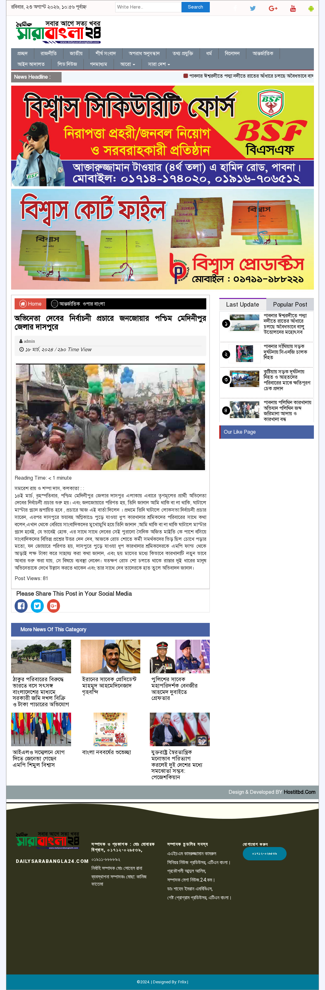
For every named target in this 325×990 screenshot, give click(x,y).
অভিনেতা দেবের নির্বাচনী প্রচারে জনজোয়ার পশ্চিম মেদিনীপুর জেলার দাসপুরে (110, 322)
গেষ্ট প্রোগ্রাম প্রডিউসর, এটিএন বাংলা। (199, 898)
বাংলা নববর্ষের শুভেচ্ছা (106, 752)
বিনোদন (232, 53)
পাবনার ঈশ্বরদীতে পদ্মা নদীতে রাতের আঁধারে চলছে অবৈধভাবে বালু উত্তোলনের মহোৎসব (285, 324)
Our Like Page (240, 432)
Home (34, 304)
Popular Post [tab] (290, 304)
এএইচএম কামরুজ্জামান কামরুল (191, 854)
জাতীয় (76, 53)
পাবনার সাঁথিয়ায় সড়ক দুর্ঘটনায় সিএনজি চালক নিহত (285, 352)
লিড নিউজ (67, 64)
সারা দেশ (157, 64)
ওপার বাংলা (94, 304)
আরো (126, 64)
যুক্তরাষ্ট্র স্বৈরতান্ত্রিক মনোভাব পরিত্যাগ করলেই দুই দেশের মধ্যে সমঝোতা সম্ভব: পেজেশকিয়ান (176, 765)
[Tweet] (37, 606)
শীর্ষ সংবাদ (106, 53)
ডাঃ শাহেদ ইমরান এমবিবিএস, (190, 889)
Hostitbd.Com (299, 792)
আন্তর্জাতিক (263, 53)
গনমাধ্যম (98, 64)
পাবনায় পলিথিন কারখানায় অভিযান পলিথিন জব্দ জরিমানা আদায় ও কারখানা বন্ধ (287, 411)
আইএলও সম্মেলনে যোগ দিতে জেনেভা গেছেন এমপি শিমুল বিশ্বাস (39, 758)
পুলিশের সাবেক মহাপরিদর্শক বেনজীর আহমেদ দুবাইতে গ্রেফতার (174, 689)
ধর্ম (209, 53)
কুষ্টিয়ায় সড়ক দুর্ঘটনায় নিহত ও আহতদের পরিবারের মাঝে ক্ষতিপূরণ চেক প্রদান (287, 380)
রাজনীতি (49, 53)
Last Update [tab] (242, 304)
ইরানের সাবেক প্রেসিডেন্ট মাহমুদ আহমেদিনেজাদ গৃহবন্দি (109, 686)
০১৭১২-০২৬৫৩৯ (264, 853)
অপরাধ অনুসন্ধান (144, 53)
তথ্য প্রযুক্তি (183, 53)
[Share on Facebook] (21, 606)
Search (195, 7)
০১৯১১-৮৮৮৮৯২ (105, 859)
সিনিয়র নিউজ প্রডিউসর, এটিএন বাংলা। (199, 862)
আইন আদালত (31, 64)
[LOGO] (47, 840)
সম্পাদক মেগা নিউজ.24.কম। (191, 880)
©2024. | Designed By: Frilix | (162, 982)
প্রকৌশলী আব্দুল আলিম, (186, 871)
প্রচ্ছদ (22, 53)
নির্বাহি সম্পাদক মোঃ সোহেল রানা (116, 868)
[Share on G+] (53, 606)
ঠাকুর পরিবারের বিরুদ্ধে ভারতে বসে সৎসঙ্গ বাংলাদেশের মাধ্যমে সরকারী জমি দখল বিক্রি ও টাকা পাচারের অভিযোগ (41, 692)
